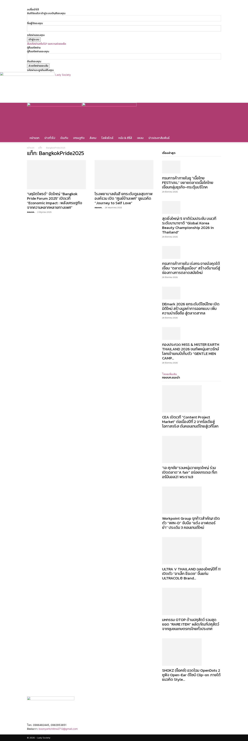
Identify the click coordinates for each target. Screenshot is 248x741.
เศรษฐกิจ (78, 138)
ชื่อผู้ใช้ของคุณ (35, 23)
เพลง (140, 138)
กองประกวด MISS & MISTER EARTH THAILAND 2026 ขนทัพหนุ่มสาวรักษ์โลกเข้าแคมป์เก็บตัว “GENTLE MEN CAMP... (190, 351)
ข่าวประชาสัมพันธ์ (159, 138)
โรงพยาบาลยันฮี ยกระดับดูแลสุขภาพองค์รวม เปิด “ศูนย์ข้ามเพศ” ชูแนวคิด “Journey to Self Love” (124, 198)
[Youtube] (76, 6)
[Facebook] (69, 6)
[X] (74, 6)
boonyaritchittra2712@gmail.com (58, 728)
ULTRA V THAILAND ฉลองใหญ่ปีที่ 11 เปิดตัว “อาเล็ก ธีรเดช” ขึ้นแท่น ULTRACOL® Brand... (191, 573)
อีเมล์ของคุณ (34, 61)
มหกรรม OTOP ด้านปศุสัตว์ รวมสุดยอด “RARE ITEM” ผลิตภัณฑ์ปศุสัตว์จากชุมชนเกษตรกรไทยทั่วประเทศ (190, 624)
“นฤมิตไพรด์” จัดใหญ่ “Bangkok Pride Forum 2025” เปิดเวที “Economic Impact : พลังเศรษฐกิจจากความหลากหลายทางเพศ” (54, 200)
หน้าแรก (34, 138)
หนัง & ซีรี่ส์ (125, 138)
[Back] (83, 6)
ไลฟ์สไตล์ (107, 138)
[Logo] (54, 105)
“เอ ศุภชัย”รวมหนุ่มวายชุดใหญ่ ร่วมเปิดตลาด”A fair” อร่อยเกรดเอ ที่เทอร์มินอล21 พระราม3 (189, 472)
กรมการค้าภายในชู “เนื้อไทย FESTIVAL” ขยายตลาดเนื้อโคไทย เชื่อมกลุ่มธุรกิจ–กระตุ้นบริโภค (187, 182)
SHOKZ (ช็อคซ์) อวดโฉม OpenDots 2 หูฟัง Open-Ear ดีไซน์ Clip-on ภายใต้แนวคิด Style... (191, 674)
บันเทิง (64, 138)
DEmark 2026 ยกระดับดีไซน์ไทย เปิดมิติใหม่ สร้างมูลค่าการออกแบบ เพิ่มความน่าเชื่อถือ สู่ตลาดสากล (190, 308)
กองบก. (31, 212)
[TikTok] (71, 6)
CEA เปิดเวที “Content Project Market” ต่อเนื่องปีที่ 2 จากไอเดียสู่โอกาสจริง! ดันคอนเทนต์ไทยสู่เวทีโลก (190, 421)
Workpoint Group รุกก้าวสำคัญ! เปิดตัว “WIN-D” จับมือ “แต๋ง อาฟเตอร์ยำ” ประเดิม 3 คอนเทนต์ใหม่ (191, 523)
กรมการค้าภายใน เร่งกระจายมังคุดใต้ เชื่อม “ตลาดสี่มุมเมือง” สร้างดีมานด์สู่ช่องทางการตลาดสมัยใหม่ (191, 268)
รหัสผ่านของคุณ (35, 35)
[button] (216, 107)
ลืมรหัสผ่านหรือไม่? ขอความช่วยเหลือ (46, 44)
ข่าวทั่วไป (49, 138)
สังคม (93, 138)
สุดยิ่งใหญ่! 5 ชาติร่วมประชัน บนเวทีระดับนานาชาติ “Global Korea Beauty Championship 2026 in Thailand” (189, 225)
